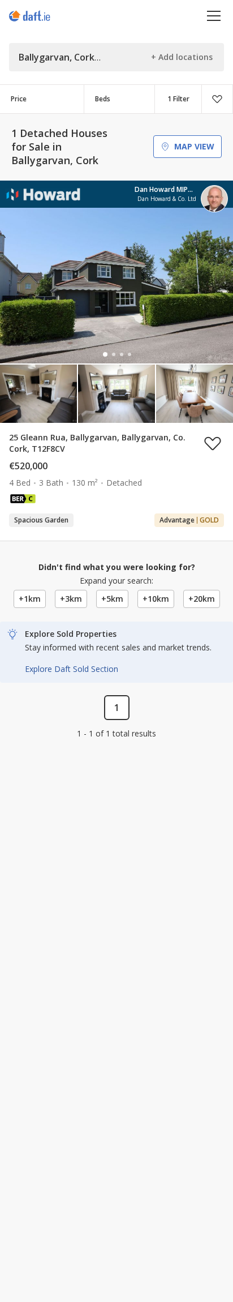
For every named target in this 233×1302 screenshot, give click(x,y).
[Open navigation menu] (214, 15)
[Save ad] (212, 443)
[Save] (217, 99)
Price (19, 99)
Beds (102, 99)
